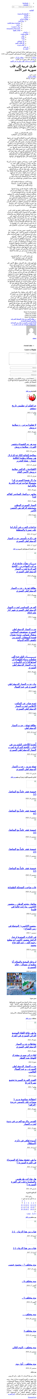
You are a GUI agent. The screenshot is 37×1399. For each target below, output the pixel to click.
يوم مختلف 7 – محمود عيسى (22, 1264)
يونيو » (29, 1213)
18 (33, 1207)
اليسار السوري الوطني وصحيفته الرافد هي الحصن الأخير (23, 508)
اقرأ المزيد (11, 1394)
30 (22, 1209)
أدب (23, 39)
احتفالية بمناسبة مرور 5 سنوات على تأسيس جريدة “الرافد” (23, 1102)
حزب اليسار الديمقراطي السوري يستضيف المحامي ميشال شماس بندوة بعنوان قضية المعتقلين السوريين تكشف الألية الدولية (23, 634)
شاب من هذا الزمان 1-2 (24, 1248)
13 (28, 1205)
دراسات (25, 32)
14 (26, 1205)
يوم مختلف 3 (30, 1331)
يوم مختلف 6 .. (29, 1281)
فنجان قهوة (16, 30)
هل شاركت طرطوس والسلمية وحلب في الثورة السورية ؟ (23, 1182)
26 (31, 1209)
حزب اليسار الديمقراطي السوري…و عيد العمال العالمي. (24, 1069)
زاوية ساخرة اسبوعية (13, 28)
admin (34, 338)
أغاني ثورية (20, 45)
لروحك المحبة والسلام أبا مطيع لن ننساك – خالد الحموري (24, 964)
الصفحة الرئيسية (23, 14)
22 (24, 1207)
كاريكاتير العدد (19, 43)
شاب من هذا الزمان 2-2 (24, 1231)
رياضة (18, 25)
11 (33, 1205)
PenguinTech (32, 1397)
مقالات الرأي (24, 19)
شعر (22, 36)
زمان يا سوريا (16, 26)
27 (28, 1209)
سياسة (26, 17)
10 (35, 1205)
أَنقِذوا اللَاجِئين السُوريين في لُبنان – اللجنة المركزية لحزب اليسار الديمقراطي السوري (22, 747)
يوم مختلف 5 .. (29, 1298)
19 (31, 1207)
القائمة (31, 10)
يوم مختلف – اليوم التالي (24, 1347)
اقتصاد (26, 15)
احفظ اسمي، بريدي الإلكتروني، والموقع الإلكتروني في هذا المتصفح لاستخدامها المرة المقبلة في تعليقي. (22, 380)
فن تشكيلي (20, 41)
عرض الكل (28, 391)
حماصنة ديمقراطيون (13, 23)
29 (24, 1209)
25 (33, 1209)
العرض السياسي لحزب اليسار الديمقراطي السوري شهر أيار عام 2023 (21, 610)
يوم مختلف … (29, 1314)
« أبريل (34, 1213)
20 (28, 1207)
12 (31, 1205)
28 (26, 1209)
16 (22, 1205)
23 (22, 1207)
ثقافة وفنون (24, 34)
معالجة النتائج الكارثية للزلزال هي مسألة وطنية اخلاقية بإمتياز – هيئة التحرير (22, 458)
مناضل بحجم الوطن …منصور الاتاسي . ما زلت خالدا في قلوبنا (22, 907)
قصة (22, 37)
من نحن (25, 47)
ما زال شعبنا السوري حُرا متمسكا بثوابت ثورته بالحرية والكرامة (22, 483)
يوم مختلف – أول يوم (26, 1364)
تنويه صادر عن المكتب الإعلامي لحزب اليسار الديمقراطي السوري (25, 706)
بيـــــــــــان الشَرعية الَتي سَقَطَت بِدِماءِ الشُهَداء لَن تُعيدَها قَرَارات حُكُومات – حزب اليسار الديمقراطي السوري (23, 662)
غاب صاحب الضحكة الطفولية (22, 887)
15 (24, 1205)
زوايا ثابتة (21, 21)
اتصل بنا (25, 48)
